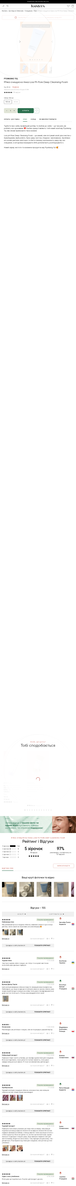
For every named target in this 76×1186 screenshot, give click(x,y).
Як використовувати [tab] (47, 119)
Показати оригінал (42, 945)
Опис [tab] (25, 119)
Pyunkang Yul (11, 78)
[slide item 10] (46, 810)
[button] (9, 889)
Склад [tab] (33, 119)
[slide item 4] (32, 810)
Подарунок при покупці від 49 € (38, 1)
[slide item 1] (25, 810)
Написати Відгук (63, 866)
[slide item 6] (37, 810)
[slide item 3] (29, 810)
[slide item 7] (39, 810)
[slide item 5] (34, 810)
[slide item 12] (51, 810)
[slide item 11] (48, 810)
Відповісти (5, 939)
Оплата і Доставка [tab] (11, 119)
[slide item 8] (41, 810)
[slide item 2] (27, 810)
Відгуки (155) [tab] (7, 868)
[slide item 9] (44, 810)
